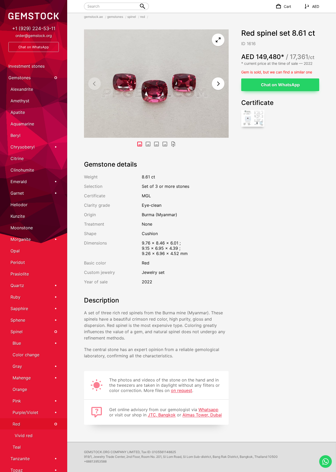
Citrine (17, 158)
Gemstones (19, 77)
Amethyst (19, 100)
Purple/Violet (25, 412)
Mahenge (22, 377)
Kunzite (17, 216)
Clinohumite (22, 170)
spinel (131, 17)
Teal (17, 447)
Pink (17, 401)
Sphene (17, 320)
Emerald (18, 181)
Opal (15, 250)
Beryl (15, 135)
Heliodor (19, 204)
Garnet (17, 193)
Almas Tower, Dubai (202, 414)
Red (16, 424)
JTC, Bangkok (162, 414)
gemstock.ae (93, 17)
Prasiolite (19, 274)
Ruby (15, 297)
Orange (20, 389)
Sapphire (19, 308)
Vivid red (24, 435)
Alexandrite (21, 89)
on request (181, 390)
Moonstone (21, 227)
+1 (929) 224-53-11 (33, 28)
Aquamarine (22, 123)
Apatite (17, 112)
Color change (26, 354)
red (142, 17)
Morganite (20, 239)
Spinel (16, 331)
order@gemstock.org (33, 35)
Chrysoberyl (22, 147)
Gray (17, 366)
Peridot (17, 262)
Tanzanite (20, 458)
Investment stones (26, 66)
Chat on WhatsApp (280, 84)
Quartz (17, 285)
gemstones (115, 17)
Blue (17, 343)
